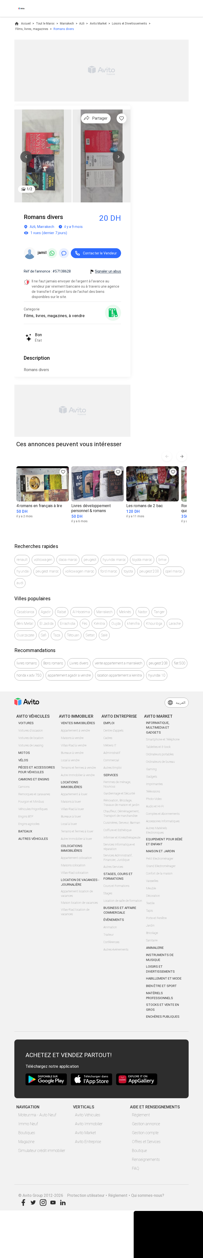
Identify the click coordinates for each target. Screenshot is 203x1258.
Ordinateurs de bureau (160, 762)
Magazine (26, 1141)
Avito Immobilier (88, 1123)
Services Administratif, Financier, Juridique (117, 858)
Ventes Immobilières (78, 723)
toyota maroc (142, 560)
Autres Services (113, 867)
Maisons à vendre (72, 738)
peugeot (90, 560)
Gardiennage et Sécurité (119, 793)
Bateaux (25, 831)
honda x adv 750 (29, 675)
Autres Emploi (112, 767)
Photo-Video (154, 799)
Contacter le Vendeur (100, 253)
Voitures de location (31, 738)
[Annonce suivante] (182, 456)
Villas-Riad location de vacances (75, 912)
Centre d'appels (113, 730)
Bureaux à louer (71, 816)
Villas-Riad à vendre (73, 745)
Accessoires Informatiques (162, 821)
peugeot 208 (149, 571)
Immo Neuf (28, 1123)
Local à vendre (70, 760)
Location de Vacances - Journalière (80, 882)
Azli (81, 23)
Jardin (150, 925)
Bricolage (152, 933)
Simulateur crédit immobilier (41, 1150)
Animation (110, 927)
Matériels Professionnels (159, 995)
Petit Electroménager (159, 858)
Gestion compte (145, 1132)
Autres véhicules (33, 839)
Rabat (61, 612)
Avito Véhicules (87, 1115)
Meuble (151, 888)
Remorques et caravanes (34, 794)
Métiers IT (109, 745)
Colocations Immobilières (71, 848)
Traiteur (108, 934)
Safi (44, 635)
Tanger (159, 612)
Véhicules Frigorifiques (33, 809)
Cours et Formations (116, 886)
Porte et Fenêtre (156, 918)
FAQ (135, 1168)
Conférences (111, 942)
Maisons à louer (71, 801)
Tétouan (73, 635)
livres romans (27, 663)
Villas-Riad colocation (74, 873)
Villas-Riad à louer (72, 809)
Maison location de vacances (79, 902)
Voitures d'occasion (30, 730)
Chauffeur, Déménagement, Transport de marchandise (121, 814)
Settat (90, 635)
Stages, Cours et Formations (118, 876)
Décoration (153, 896)
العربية (180, 703)
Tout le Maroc (45, 23)
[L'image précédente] (26, 157)
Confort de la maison (159, 873)
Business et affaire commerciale (119, 910)
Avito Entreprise (88, 1141)
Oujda (116, 624)
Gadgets (151, 776)
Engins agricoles (28, 824)
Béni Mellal (25, 624)
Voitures (26, 723)
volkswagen (43, 560)
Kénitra (99, 624)
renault (22, 560)
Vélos (23, 760)
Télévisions (153, 791)
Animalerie (155, 948)
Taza (56, 635)
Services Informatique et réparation (119, 847)
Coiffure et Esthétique (117, 830)
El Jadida (46, 624)
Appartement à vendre (75, 730)
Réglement (117, 1195)
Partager (99, 118)
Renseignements (146, 1159)
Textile (150, 903)
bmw (162, 560)
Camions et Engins (33, 779)
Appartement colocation (76, 858)
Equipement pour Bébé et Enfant (164, 841)
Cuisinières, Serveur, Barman (121, 822)
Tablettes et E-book (158, 747)
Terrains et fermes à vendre (78, 767)
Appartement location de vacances (77, 894)
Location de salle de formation (122, 900)
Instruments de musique (160, 957)
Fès (85, 624)
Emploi (108, 723)
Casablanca (25, 612)
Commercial (111, 760)
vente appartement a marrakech (118, 663)
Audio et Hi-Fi (155, 806)
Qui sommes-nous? (147, 1195)
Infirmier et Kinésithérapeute (121, 837)
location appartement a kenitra (119, 675)
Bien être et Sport (161, 986)
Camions (23, 787)
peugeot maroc (47, 571)
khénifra (133, 624)
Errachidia (68, 624)
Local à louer (69, 824)
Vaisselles (152, 881)
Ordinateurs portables (160, 754)
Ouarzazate (25, 635)
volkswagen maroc (79, 571)
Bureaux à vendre (72, 753)
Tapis (149, 910)
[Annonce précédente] (167, 456)
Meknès (125, 612)
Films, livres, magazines (31, 29)
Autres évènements (115, 949)
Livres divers (79, 663)
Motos (24, 753)
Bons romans (53, 663)
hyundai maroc (114, 560)
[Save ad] (63, 472)
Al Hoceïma (81, 612)
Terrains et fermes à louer (77, 831)
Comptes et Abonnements (162, 814)
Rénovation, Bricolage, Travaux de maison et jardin (121, 803)
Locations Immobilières (71, 784)
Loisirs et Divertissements (129, 23)
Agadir (46, 612)
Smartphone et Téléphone (162, 739)
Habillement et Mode (163, 978)
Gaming (151, 769)
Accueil (26, 23)
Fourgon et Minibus (31, 801)
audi (20, 583)
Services (110, 775)
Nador (142, 612)
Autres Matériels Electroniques (156, 830)
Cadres (107, 738)
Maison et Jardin (160, 851)
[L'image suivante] (119, 157)
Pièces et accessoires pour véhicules (36, 770)
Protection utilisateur (85, 1195)
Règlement (141, 1115)
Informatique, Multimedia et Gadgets (157, 727)
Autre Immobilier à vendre (78, 775)
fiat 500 (179, 663)
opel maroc (173, 571)
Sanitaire (151, 940)
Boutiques (26, 1132)
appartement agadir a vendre (69, 675)
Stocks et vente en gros (162, 1007)
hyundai (23, 571)
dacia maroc (68, 560)
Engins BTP (25, 816)
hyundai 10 (156, 675)
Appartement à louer (74, 794)
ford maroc (109, 571)
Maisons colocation (73, 865)
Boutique (139, 1150)
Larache (175, 624)
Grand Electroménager (161, 866)
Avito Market (98, 23)
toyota (128, 571)
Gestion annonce (146, 1123)
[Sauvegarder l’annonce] (122, 118)
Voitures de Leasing (30, 745)
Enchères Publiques (162, 1016)
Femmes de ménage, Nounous (117, 784)
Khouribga (154, 624)
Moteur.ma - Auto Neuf (37, 1115)
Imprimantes (154, 784)
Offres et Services (146, 1141)
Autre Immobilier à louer (76, 839)
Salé (104, 635)
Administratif (111, 753)
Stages (107, 893)
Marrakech (67, 23)
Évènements (113, 920)
